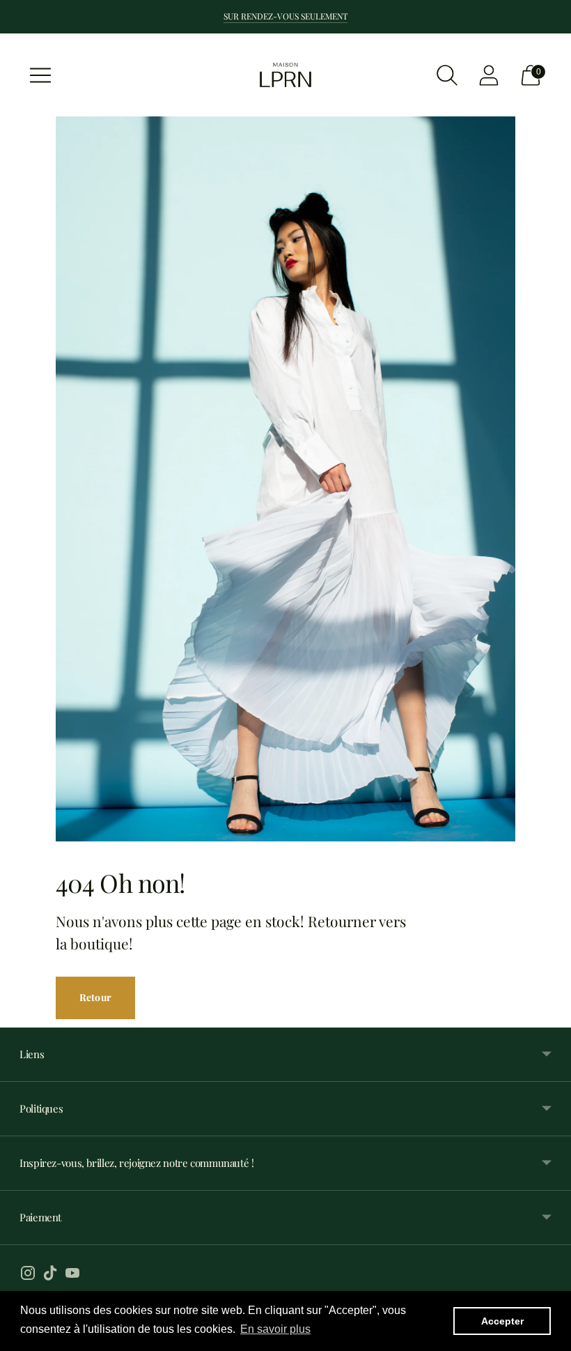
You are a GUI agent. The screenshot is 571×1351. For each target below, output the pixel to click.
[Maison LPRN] (285, 74)
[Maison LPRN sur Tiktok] (50, 1275)
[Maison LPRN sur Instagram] (27, 1275)
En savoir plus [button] (275, 1329)
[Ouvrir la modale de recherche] (447, 75)
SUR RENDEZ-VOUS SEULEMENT (285, 16)
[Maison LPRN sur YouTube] (72, 1275)
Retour (95, 997)
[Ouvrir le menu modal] (40, 75)
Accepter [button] (502, 1321)
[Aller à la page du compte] (488, 75)
